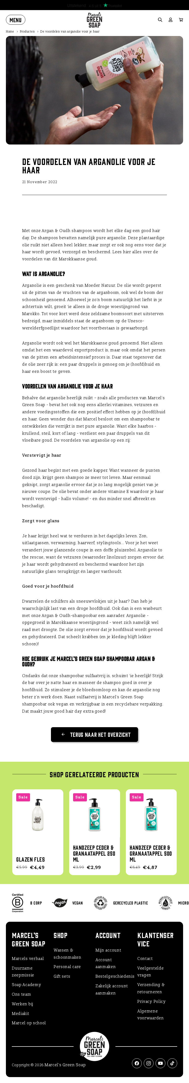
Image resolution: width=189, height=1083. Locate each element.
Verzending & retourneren (151, 988)
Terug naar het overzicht (100, 734)
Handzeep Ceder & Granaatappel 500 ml (151, 853)
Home (10, 31)
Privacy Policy (151, 1001)
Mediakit (20, 1013)
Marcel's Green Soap (65, 1065)
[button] (15, 20)
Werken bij (22, 1004)
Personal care (67, 966)
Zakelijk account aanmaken (111, 989)
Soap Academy (26, 984)
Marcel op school (29, 1023)
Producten (27, 31)
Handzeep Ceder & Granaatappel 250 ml (94, 853)
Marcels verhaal (28, 958)
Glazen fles (30, 859)
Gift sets (62, 976)
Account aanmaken (105, 963)
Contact (145, 958)
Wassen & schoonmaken (67, 954)
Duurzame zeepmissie (23, 972)
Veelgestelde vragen (150, 972)
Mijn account (108, 950)
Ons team (21, 994)
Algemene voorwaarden (150, 1015)
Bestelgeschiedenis (115, 976)
